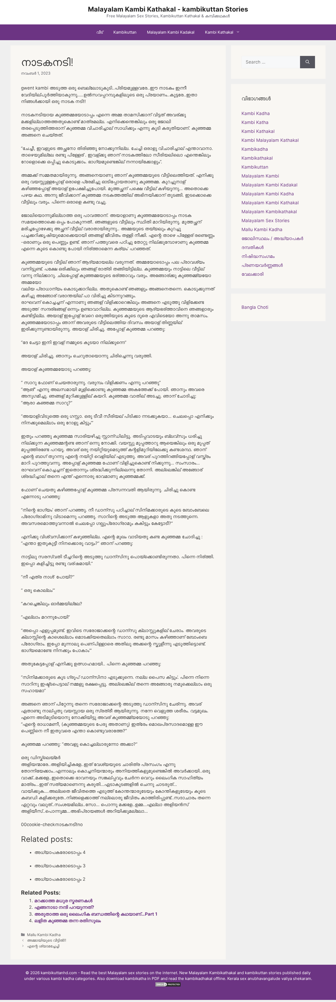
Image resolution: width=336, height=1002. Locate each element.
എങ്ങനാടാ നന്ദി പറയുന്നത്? (64, 907)
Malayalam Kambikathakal (269, 211)
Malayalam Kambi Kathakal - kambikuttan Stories (168, 9)
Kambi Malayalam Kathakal (270, 140)
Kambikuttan (124, 32)
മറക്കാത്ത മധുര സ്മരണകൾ (63, 900)
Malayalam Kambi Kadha (268, 193)
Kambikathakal (257, 158)
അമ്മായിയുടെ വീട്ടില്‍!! (46, 940)
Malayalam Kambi (260, 176)
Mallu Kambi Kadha (44, 934)
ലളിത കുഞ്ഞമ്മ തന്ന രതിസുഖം (67, 920)
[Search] (307, 62)
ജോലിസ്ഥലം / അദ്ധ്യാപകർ (272, 238)
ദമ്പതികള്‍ (253, 247)
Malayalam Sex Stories (266, 220)
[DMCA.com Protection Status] (168, 985)
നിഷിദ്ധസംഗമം (258, 256)
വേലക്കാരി (253, 274)
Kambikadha (255, 149)
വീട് (99, 32)
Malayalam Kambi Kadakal (171, 32)
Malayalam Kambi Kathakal (270, 202)
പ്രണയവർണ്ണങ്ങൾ (262, 265)
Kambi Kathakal (219, 32)
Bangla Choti (255, 307)
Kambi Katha (255, 122)
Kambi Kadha (256, 113)
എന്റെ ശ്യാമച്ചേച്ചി (43, 946)
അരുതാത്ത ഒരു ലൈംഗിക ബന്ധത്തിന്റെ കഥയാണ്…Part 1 (95, 914)
